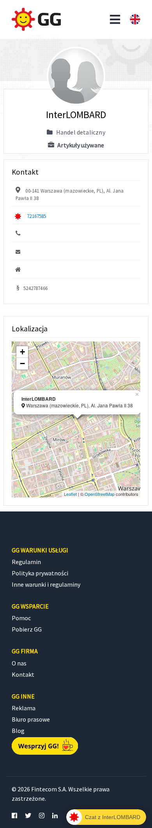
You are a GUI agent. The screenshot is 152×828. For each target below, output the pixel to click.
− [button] (22, 363)
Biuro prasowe (31, 719)
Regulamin (26, 562)
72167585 (36, 216)
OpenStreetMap (100, 494)
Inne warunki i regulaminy (46, 584)
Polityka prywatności (40, 573)
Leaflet (70, 494)
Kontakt (23, 674)
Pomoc (21, 618)
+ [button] (22, 352)
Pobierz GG (27, 629)
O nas (19, 663)
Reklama (23, 708)
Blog (18, 730)
